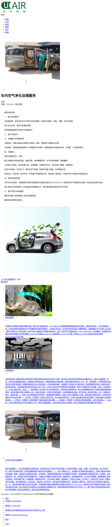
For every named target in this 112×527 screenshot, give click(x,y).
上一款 (8, 279)
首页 (7, 19)
